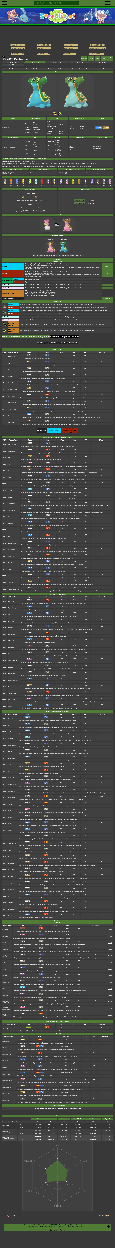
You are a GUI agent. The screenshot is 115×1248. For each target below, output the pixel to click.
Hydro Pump (12, 608)
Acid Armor (5, 995)
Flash (9, 850)
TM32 (4, 503)
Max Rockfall (6, 1087)
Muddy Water (12, 402)
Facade (10, 530)
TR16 (4, 641)
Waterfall (11, 641)
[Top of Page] (108, 1226)
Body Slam (11, 396)
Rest (9, 464)
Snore (10, 477)
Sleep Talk (11, 673)
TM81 (4, 582)
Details (107, 266)
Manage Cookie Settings (78, 1225)
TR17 (4, 647)
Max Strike (5, 1048)
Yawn (4, 962)
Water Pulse (12, 383)
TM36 (4, 523)
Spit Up (4, 956)
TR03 (4, 608)
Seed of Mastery (35, 211)
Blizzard (10, 627)
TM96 (4, 902)
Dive (9, 536)
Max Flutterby (6, 1041)
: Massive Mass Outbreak (40, 294)
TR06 (4, 627)
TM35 (4, 517)
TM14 (4, 738)
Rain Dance (11, 416)
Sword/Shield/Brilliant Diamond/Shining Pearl (26, 336)
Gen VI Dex (80, 62)
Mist (3, 989)
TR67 (4, 687)
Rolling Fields (86, 267)
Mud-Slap (11, 363)
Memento (11, 422)
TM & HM (63, 342)
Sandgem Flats (45, 291)
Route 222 (44, 285)
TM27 (4, 490)
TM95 (4, 896)
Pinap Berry (21, 200)
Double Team (12, 778)
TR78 (4, 700)
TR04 (4, 614)
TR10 (4, 634)
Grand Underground (81, 285)
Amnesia (11, 647)
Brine (9, 569)
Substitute (11, 654)
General (84, 58)
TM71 (4, 856)
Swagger (10, 883)
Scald (10, 706)
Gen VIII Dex (35, 62)
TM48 (4, 549)
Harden (10, 370)
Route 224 (51, 285)
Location (91, 58)
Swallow (5, 949)
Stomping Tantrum (13, 589)
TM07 (4, 725)
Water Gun (11, 356)
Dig (9, 457)
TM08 (4, 444)
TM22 (4, 471)
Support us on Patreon (57, 1230)
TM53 (4, 563)
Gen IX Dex (13, 62)
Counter (5, 929)
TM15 (4, 457)
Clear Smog (6, 982)
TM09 (4, 451)
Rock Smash (12, 909)
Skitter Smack (6, 1029)
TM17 (4, 751)
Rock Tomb (11, 549)
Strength (10, 902)
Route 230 (59, 285)
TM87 (4, 883)
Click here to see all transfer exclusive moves (57, 1109)
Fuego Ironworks (69, 285)
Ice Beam (11, 621)
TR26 (4, 667)
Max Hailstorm (6, 1061)
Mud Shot (11, 563)
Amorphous (91, 203)
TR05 (4, 621)
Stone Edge (12, 693)
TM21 (4, 464)
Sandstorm (11, 503)
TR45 (4, 680)
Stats (103, 58)
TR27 (4, 673)
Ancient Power (12, 389)
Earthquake (12, 634)
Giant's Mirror (55, 264)
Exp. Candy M (19, 211)
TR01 (4, 601)
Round (10, 576)
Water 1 (91, 200)
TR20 (4, 654)
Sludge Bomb (12, 660)
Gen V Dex (102, 62)
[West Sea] (55, 115)
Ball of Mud (34, 200)
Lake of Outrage (76, 267)
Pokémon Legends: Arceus (64, 336)
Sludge (4, 975)
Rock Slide (11, 471)
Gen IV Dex (13, 65)
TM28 (4, 771)
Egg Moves (110, 58)
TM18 (4, 758)
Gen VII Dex (57, 62)
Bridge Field (41, 267)
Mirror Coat (5, 936)
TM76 (4, 576)
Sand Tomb (11, 556)
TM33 (4, 510)
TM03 (4, 719)
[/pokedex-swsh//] (57, 51)
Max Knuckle (6, 1054)
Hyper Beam (12, 444)
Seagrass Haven (43, 292)
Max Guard (6, 1100)
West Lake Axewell (36, 268)
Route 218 (28, 285)
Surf (9, 614)
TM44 (4, 811)
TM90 (4, 889)
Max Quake (6, 1094)
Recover (10, 376)
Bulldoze (10, 582)
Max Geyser (6, 1074)
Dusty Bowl (34, 264)
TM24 (4, 477)
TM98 (4, 589)
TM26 (4, 765)
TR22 (4, 660)
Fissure (4, 1014)
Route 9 (27, 264)
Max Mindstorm (7, 1080)
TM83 (4, 876)
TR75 (4, 693)
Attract (10, 497)
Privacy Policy (64, 1225)
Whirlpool (10, 523)
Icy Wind (10, 490)
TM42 (4, 804)
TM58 (4, 837)
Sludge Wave (12, 700)
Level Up (53, 342)
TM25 (4, 484)
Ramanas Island (55, 291)
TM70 (4, 850)
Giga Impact (11, 451)
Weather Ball (12, 543)
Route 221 (36, 285)
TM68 (4, 843)
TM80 (4, 863)
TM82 (4, 870)
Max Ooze (5, 1067)
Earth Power (12, 409)
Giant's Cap (57, 267)
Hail (9, 517)
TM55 (4, 569)
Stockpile (5, 943)
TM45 (4, 536)
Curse (4, 969)
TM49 (4, 556)
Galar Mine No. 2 (44, 264)
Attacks (97, 58)
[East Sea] (60, 115)
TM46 (4, 543)
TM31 (4, 497)
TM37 (4, 791)
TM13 (4, 732)
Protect (10, 484)
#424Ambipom (101, 1216)
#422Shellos (13, 1216)
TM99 (4, 916)
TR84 (4, 706)
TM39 (4, 530)
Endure (10, 667)
